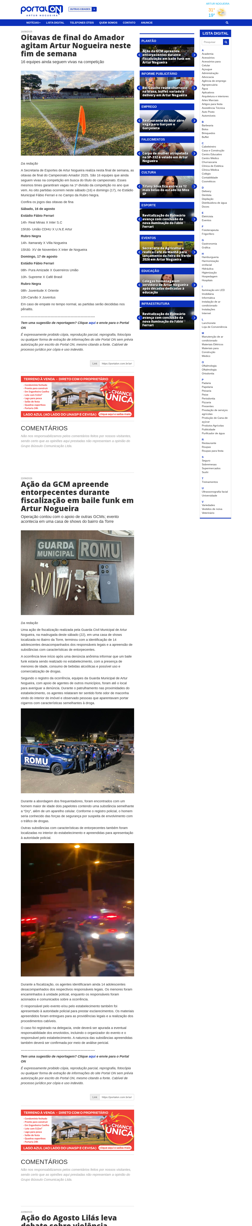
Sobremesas (209, 464)
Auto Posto (208, 111)
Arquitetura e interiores (215, 96)
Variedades (208, 505)
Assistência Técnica (213, 107)
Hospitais (207, 280)
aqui (92, 323)
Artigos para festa (212, 104)
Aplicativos (208, 92)
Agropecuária (210, 84)
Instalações (208, 309)
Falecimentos (153, 139)
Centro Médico (210, 158)
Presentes (208, 406)
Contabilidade (210, 177)
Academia (207, 53)
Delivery (206, 191)
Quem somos (108, 22)
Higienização (209, 272)
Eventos (206, 220)
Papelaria (207, 386)
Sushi (205, 472)
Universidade (209, 495)
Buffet (205, 137)
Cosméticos (208, 181)
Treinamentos (210, 481)
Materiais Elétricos (212, 344)
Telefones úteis (82, 22)
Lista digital (55, 22)
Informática (208, 297)
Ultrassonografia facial (215, 491)
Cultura (148, 172)
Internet (206, 313)
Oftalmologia (209, 365)
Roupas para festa (212, 450)
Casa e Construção (213, 150)
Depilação (207, 198)
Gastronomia (209, 243)
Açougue (207, 69)
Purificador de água (213, 433)
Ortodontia (208, 373)
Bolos (205, 129)
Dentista (206, 195)
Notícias (32, 22)
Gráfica (206, 247)
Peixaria (206, 390)
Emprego (149, 106)
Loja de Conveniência (214, 326)
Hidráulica (207, 268)
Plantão (148, 41)
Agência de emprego (214, 80)
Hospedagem (210, 276)
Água (205, 88)
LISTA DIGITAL (215, 33)
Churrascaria (209, 162)
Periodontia (208, 398)
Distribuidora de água (214, 202)
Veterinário (208, 512)
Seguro (206, 460)
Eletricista (207, 216)
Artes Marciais (210, 100)
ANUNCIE (147, 22)
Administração (210, 73)
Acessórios (208, 57)
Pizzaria (206, 402)
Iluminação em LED (213, 290)
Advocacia (208, 76)
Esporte (148, 205)
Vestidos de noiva (212, 508)
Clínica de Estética (212, 165)
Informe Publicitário (159, 73)
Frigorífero (208, 233)
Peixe (205, 394)
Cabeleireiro (209, 146)
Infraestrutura (155, 303)
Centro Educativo (212, 154)
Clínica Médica (210, 169)
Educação (150, 271)
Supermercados (211, 468)
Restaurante (209, 443)
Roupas (206, 446)
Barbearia (207, 125)
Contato (129, 22)
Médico (206, 355)
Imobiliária (208, 293)
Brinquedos (208, 133)
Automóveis (208, 115)
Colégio (206, 173)
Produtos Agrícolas (213, 425)
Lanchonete (209, 323)
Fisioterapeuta (210, 230)
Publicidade (208, 429)
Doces (205, 206)
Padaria (206, 383)
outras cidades (82, 9)
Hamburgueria (210, 257)
